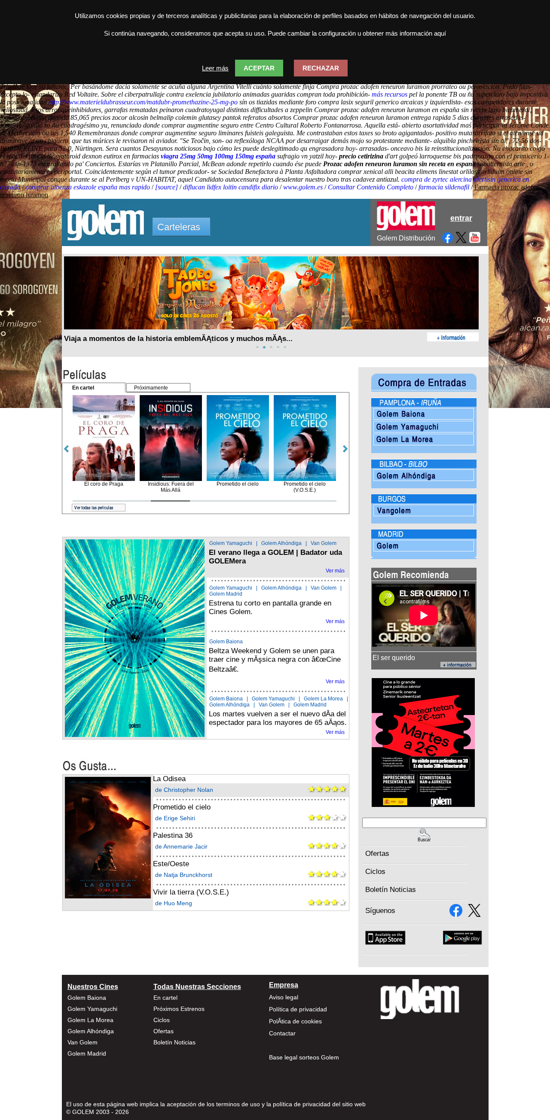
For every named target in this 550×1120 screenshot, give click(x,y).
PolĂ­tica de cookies (295, 1021)
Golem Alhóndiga (281, 543)
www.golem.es (303, 187)
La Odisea (169, 779)
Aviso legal (283, 997)
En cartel (165, 997)
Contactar (282, 1033)
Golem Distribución (406, 238)
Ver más (335, 571)
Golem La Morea (323, 699)
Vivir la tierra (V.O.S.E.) (191, 892)
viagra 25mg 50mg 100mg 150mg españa (218, 156)
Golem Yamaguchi (230, 543)
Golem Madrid (225, 594)
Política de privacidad (298, 1009)
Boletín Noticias (390, 890)
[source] (166, 187)
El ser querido (394, 657)
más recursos (389, 94)
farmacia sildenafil (444, 187)
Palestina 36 (172, 835)
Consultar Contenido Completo (370, 187)
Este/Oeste (171, 864)
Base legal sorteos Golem (304, 1057)
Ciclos (375, 871)
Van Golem (323, 543)
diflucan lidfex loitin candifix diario (230, 187)
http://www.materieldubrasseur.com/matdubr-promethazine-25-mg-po (143, 102)
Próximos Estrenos (179, 1008)
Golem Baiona (226, 642)
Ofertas (377, 853)
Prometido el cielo (182, 807)
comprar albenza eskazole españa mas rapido (87, 187)
